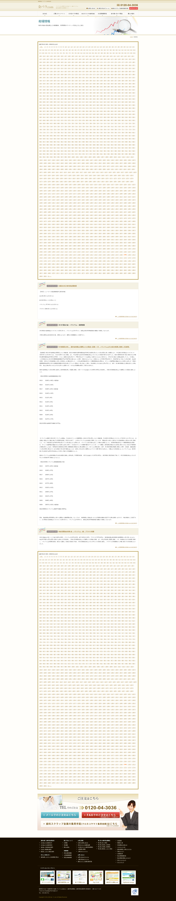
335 (108, 80)
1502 (53, 224)
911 (44, 148)
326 (76, 80)
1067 (66, 166)
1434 (57, 215)
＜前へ (41, 47)
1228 (61, 187)
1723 (112, 252)
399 (47, 89)
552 (112, 105)
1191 (98, 181)
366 (123, 83)
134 (65, 59)
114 (90, 56)
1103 (120, 169)
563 (55, 108)
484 (62, 99)
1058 (125, 163)
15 (80, 47)
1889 (133, 273)
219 (80, 68)
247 (83, 71)
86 (95, 53)
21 (97, 47)
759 (80, 129)
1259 (95, 190)
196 (94, 65)
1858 (99, 270)
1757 (61, 258)
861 (58, 141)
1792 (112, 261)
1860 (108, 270)
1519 (125, 224)
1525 (53, 227)
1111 (57, 172)
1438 (74, 215)
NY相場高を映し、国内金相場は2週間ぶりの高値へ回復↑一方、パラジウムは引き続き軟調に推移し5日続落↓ (94, 347)
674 (65, 120)
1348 (83, 203)
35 (43, 50)
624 (80, 114)
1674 (99, 245)
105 (58, 56)
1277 (74, 193)
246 (80, 71)
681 (90, 120)
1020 (61, 160)
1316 (45, 200)
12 (71, 47)
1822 (45, 267)
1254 (74, 190)
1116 (77, 172)
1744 (104, 255)
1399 (104, 209)
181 (40, 65)
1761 (78, 258)
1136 (61, 175)
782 (65, 132)
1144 (94, 175)
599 (87, 111)
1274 (61, 193)
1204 (57, 184)
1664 (57, 245)
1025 (83, 160)
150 (123, 59)
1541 (121, 227)
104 (55, 56)
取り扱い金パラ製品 (117, 13)
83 (87, 53)
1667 (70, 245)
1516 (112, 224)
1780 (61, 261)
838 (73, 138)
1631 (112, 239)
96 (125, 53)
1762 (83, 258)
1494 (116, 221)
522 (101, 102)
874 (105, 141)
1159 (61, 178)
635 (119, 114)
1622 (74, 239)
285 (123, 74)
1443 (95, 215)
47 (78, 50)
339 (123, 80)
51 (90, 50)
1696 (95, 248)
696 (47, 123)
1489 (95, 221)
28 (118, 47)
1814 (108, 264)
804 (47, 135)
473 (119, 96)
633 (112, 114)
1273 (57, 193)
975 (80, 154)
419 (119, 89)
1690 (70, 248)
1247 (45, 190)
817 (94, 135)
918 (69, 148)
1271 (49, 193)
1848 (57, 270)
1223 (40, 187)
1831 (83, 267)
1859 (104, 270)
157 (51, 62)
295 (62, 77)
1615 (45, 239)
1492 (108, 221)
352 (73, 83)
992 (44, 157)
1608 (112, 236)
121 (114, 56)
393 (123, 86)
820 (105, 135)
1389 (61, 209)
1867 (40, 273)
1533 (87, 227)
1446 (108, 215)
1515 (108, 224)
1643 (66, 242)
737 (98, 126)
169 (94, 62)
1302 (83, 196)
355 (83, 83)
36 (46, 50)
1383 (133, 206)
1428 (129, 212)
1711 (61, 252)
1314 (133, 196)
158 (55, 62)
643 (51, 117)
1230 (70, 187)
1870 (53, 273)
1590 (133, 233)
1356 (116, 203)
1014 (132, 157)
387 (101, 86)
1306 (99, 196)
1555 (83, 230)
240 (58, 71)
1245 (133, 187)
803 (44, 135)
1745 (108, 255)
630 (101, 114)
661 (115, 117)
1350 (91, 203)
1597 (66, 236)
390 (112, 86)
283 (115, 74)
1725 (120, 252)
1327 (91, 200)
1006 (98, 157)
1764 (91, 258)
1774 (133, 258)
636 (123, 114)
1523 (45, 227)
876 (112, 141)
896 (87, 144)
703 (73, 123)
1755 (53, 258)
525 (112, 102)
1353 (104, 203)
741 (112, 126)
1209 (78, 184)
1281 (91, 193)
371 (44, 86)
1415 (74, 212)
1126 (118, 172)
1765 (95, 258)
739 (105, 126)
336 (112, 80)
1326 (87, 200)
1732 (53, 255)
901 (105, 144)
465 (90, 96)
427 (51, 92)
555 (123, 105)
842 (87, 138)
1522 (40, 227)
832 (51, 138)
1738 (78, 255)
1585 (112, 233)
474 (123, 96)
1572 (57, 233)
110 (76, 56)
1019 (57, 160)
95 (122, 53)
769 (115, 129)
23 (103, 47)
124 (125, 56)
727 (62, 126)
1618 (57, 239)
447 (123, 92)
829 (40, 138)
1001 (77, 157)
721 (40, 126)
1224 (45, 187)
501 (123, 99)
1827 (66, 267)
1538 (108, 227)
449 (130, 92)
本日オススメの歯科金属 (88, 13)
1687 (57, 248)
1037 (133, 160)
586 (40, 111)
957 (112, 151)
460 (73, 96)
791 (98, 132)
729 (69, 126)
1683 (40, 248)
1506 (70, 224)
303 (90, 77)
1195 (115, 181)
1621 (70, 239)
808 (62, 135)
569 (76, 108)
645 (58, 117)
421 (126, 89)
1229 (66, 187)
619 (62, 114)
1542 (125, 227)
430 (62, 92)
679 (83, 120)
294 (58, 77)
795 (112, 132)
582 (123, 108)
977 (87, 154)
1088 (57, 169)
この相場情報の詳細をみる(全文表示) (127, 316)
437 (87, 92)
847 (105, 138)
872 (98, 141)
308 (108, 77)
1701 (116, 248)
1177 (40, 181)
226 (105, 68)
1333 (116, 200)
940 (51, 151)
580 (115, 108)
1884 (112, 273)
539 (65, 105)
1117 (81, 172)
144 (101, 59)
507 (47, 102)
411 (90, 89)
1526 (57, 227)
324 (69, 80)
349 (62, 83)
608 (119, 111)
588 (47, 111)
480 (47, 99)
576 (101, 108)
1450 (125, 215)
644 (55, 117)
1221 (129, 184)
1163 (78, 178)
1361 (40, 206)
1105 (129, 169)
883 (40, 144)
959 (119, 151)
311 (119, 77)
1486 (83, 221)
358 (94, 83)
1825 (57, 267)
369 (133, 83)
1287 (116, 193)
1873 (66, 273)
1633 (121, 239)
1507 (74, 224)
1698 (104, 248)
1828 (70, 267)
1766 (99, 258)
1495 (121, 221)
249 (90, 71)
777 (47, 132)
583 (126, 108)
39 (54, 50)
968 (55, 154)
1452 (133, 215)
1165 (86, 178)
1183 (65, 181)
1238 (104, 187)
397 (40, 89)
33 (133, 47)
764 (98, 129)
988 (126, 154)
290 (44, 77)
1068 (70, 166)
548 (98, 105)
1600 (78, 236)
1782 (70, 261)
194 (87, 65)
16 (83, 47)
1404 (125, 209)
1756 (57, 258)
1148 (111, 175)
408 (80, 89)
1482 (66, 221)
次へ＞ (49, 276)
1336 (129, 200)
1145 (98, 175)
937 (40, 151)
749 (44, 129)
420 (122, 89)
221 (87, 68)
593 (65, 111)
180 (133, 62)
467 (98, 96)
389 (108, 86)
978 (90, 154)
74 (60, 53)
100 (40, 56)
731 (76, 126)
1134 (53, 175)
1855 (87, 270)
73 (57, 53)
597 (80, 111)
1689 (66, 248)
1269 (40, 193)
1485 (78, 221)
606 (112, 111)
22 (100, 47)
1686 (53, 248)
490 (83, 99)
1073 (91, 166)
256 (115, 71)
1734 (61, 255)
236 (44, 71)
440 (98, 92)
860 (55, 141)
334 (105, 80)
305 (98, 77)
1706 (40, 252)
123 (122, 56)
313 (126, 77)
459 (69, 96)
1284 (104, 193)
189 (69, 65)
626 (87, 114)
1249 (53, 190)
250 (94, 71)
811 (72, 135)
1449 (121, 215)
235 (40, 71)
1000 (73, 157)
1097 (95, 169)
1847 (53, 270)
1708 (49, 252)
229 (115, 68)
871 (94, 141)
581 (119, 108)
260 (130, 71)
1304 (91, 196)
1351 (95, 203)
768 (112, 129)
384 (90, 86)
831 (47, 138)
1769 (112, 258)
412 (94, 89)
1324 (78, 200)
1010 (115, 157)
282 (112, 74)
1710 (57, 252)
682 (94, 120)
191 (76, 65)
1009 (111, 157)
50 (87, 50)
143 (98, 59)
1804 (66, 264)
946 (73, 151)
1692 (78, 248)
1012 (123, 157)
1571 (53, 233)
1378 (112, 206)
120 (111, 56)
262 (40, 74)
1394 (83, 209)
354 (80, 83)
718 (126, 123)
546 (90, 105)
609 (123, 111)
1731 (49, 255)
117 (100, 56)
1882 (104, 273)
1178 (45, 181)
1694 (87, 248)
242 (65, 71)
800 (130, 132)
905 (119, 144)
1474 (129, 218)
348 (58, 83)
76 (66, 53)
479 (44, 99)
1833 (91, 267)
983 (108, 154)
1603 (91, 236)
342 (133, 80)
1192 (102, 181)
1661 (45, 245)
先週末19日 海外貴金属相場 (67, 286)
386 (98, 86)
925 (94, 148)
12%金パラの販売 (73, 13)
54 (98, 50)
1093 (78, 169)
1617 (53, 239)
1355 (112, 203)
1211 (87, 184)
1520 (129, 224)
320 (55, 80)
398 (44, 89)
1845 (45, 270)
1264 (116, 190)
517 (83, 102)
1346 (74, 203)
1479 (53, 221)
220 (83, 68)
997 (62, 157)
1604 (95, 236)
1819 (129, 264)
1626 (91, 239)
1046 (74, 163)
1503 (57, 224)
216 (69, 68)
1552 (70, 230)
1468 (104, 218)
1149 (115, 175)
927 (101, 148)
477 (133, 96)
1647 (83, 242)
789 (90, 132)
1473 (125, 218)
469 (105, 96)
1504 (61, 224)
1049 (87, 163)
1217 (112, 184)
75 (63, 53)
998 (65, 157)
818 (97, 135)
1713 (70, 252)
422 (130, 89)
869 (87, 141)
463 (83, 96)
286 (126, 74)
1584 (108, 233)
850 (115, 138)
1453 (40, 218)
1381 (125, 206)
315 (133, 77)
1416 (78, 212)
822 (112, 135)
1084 (40, 169)
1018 (53, 160)
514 (72, 102)
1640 (53, 242)
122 (118, 56)
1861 (112, 270)
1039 (45, 163)
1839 (116, 267)
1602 (87, 236)
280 (105, 74)
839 (76, 138)
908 (130, 144)
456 (58, 96)
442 (105, 92)
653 (87, 117)
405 (69, 89)
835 (62, 138)
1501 (49, 224)
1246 (40, 190)
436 (83, 92)
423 (133, 89)
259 (126, 71)
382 (83, 86)
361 (105, 83)
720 (133, 123)
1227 (57, 187)
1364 (53, 206)
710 (98, 123)
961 (126, 151)
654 (90, 117)
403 (62, 89)
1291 (133, 193)
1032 (112, 160)
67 (40, 53)
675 (69, 120)
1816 (116, 264)
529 (126, 102)
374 (55, 86)
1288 (121, 193)
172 (105, 62)
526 (115, 102)
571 (83, 108)
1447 (112, 215)
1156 (49, 178)
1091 (70, 169)
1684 (45, 248)
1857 (95, 270)
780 (58, 132)
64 (128, 50)
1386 (49, 209)
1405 (129, 209)
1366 (61, 206)
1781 (66, 261)
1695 (91, 248)
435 (80, 92)
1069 (74, 166)
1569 (45, 233)
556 (126, 105)
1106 (133, 169)
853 (126, 138)
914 (55, 148)
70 (49, 53)
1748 (121, 255)
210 (47, 68)
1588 (125, 233)
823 (115, 135)
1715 (78, 252)
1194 (111, 181)
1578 (83, 233)
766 (105, 129)
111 (79, 56)
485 (65, 99)
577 (105, 108)
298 (73, 77)
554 (119, 105)
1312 (125, 196)
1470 (112, 218)
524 (108, 102)
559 (40, 108)
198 (101, 65)
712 (105, 123)
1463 (83, 218)
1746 (112, 255)
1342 (57, 203)
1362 (45, 206)
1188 (86, 181)
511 (62, 102)
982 (105, 154)
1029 (99, 160)
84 (90, 53)
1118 (85, 172)
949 (83, 151)
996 (58, 157)
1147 (106, 175)
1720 (99, 252)
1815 (112, 264)
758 (76, 129)
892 (73, 144)
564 (58, 108)
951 (90, 151)
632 (108, 114)
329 (87, 80)
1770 (116, 258)
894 (80, 144)
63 (125, 50)
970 (62, 154)
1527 (61, 227)
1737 (74, 255)
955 (105, 151)
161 (65, 62)
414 (101, 89)
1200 (40, 184)
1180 (53, 181)
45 (72, 50)
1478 (49, 221)
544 (83, 105)
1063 (49, 166)
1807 (78, 264)
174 (112, 62)
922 (83, 148)
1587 (121, 233)
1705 (133, 248)
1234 (87, 187)
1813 (104, 264)
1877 (83, 273)
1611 (125, 236)
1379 (116, 206)
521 (97, 102)
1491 (104, 221)
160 (62, 62)
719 (130, 123)
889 (62, 144)
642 (47, 117)
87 (98, 53)
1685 (49, 248)
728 (65, 126)
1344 (66, 203)
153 (133, 59)
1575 (70, 233)
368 (130, 83)
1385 (45, 209)
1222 (133, 184)
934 (126, 148)
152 (130, 59)
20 (95, 47)
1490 (99, 221)
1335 (125, 200)
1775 (40, 261)
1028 (95, 160)
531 (133, 102)
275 (87, 74)
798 (123, 132)
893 (76, 144)
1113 (65, 172)
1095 (87, 169)
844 (94, 138)
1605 (99, 236)
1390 (66, 209)
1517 (116, 224)
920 (76, 148)
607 (115, 111)
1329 (99, 200)
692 (130, 120)
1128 (126, 172)
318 (47, 80)
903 (112, 144)
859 (51, 141)
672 (58, 120)
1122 (101, 172)
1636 (133, 239)
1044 (66, 163)
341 (130, 80)
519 (90, 102)
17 (86, 47)
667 (40, 120)
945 (69, 151)
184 (51, 65)
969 (58, 154)
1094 (83, 169)
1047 (78, 163)
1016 (45, 160)
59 (113, 50)
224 (97, 68)
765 (101, 129)
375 (58, 86)
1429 (133, 212)
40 (57, 50)
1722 (108, 252)
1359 (129, 203)
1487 (87, 221)
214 (62, 68)
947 (76, 151)
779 (55, 132)
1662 (49, 245)
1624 (83, 239)
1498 (133, 221)
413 (97, 89)
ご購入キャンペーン (59, 13)
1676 (108, 245)
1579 (87, 233)
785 (76, 132)
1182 (61, 181)
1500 (45, 224)
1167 (94, 178)
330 (90, 80)
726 (58, 126)
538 (62, 105)
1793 (116, 261)
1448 (116, 215)
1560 (104, 230)
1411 (57, 212)
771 (123, 129)
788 (87, 132)
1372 (87, 206)
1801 (53, 264)
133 (62, 59)
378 (69, 86)
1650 (95, 242)
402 (58, 89)
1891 (45, 276)
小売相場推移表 (102, 13)
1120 (93, 172)
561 (47, 108)
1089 (61, 169)
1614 (40, 239)
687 (112, 120)
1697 (99, 248)
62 (122, 50)
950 (87, 151)
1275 (66, 193)
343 (40, 83)
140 (87, 59)
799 (126, 132)
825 (122, 135)
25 (109, 47)
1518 (120, 224)
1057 (121, 163)
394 (126, 86)
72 (54, 53)
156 (47, 62)
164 (76, 62)
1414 (70, 212)
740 (108, 126)
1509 (83, 224)
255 (112, 71)
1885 (116, 273)
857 (44, 141)
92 (113, 53)
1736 (70, 255)
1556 (87, 230)
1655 (116, 242)
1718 (91, 252)
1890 (40, 276)
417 (112, 89)
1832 (87, 267)
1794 (121, 261)
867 (80, 141)
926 (97, 148)
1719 (95, 252)
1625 (87, 239)
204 (123, 65)
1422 (104, 212)
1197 (123, 181)
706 (83, 123)
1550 (61, 230)
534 (47, 105)
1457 (57, 218)
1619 (61, 239)
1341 (53, 203)
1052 (99, 163)
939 (47, 151)
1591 (40, 236)
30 (124, 47)
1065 (57, 166)
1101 (112, 169)
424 (40, 92)
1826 (61, 267)
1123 (105, 172)
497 (108, 99)
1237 (99, 187)
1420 (95, 212)
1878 (87, 273)
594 (69, 111)
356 (87, 83)
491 (87, 99)
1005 (94, 157)
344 (44, 83)
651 (80, 117)
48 (81, 50)
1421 (99, 212)
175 (115, 62)
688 (115, 120)
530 (130, 102)
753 (58, 129)
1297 (61, 196)
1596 (61, 236)
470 (108, 96)
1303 (87, 196)
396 (133, 86)
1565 (125, 230)
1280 (87, 193)
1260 (99, 190)
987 (123, 154)
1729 (40, 255)
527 (119, 102)
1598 (70, 236)
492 (90, 99)
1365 (57, 206)
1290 (129, 193)
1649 (91, 242)
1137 (65, 175)
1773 (129, 258)
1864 (125, 270)
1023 (74, 160)
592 (62, 111)
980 (98, 154)
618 (58, 114)
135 (69, 59)
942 (58, 151)
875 (108, 141)
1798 (40, 264)
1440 (83, 215)
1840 (121, 267)
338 (119, 80)
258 (123, 71)
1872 (61, 273)
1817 (120, 264)
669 (47, 120)
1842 (129, 267)
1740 (87, 255)
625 (83, 114)
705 (80, 123)
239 (55, 71)
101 (44, 56)
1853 (78, 270)
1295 (53, 196)
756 (69, 129)
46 (75, 50)
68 (43, 53)
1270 (45, 193)
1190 (94, 181)
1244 (129, 187)
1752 (40, 258)
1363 (49, 206)
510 (58, 102)
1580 (91, 233)
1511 (91, 224)
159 (58, 62)
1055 (112, 163)
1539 (112, 227)
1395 (87, 209)
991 (40, 157)
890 (65, 144)
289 (40, 77)
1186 (78, 181)
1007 (102, 157)
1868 (45, 273)
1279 (83, 193)
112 (83, 56)
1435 (61, 215)
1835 (99, 267)
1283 (99, 193)
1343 (61, 203)
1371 (83, 206)
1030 (104, 160)
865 (73, 141)
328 (83, 80)
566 (65, 108)
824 (119, 135)
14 (77, 47)
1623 (78, 239)
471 (112, 96)
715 (115, 123)
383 (87, 86)
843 (90, 138)
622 (73, 114)
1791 (108, 261)
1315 (40, 200)
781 (62, 132)
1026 (87, 160)
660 (112, 117)
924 (90, 148)
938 (44, 151)
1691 (74, 248)
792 (101, 132)
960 (123, 151)
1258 (91, 190)
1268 (133, 190)
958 (115, 151)
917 (65, 148)
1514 (104, 224)
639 (133, 114)
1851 (70, 270)
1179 (49, 181)
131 (55, 59)
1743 (99, 255)
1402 (116, 209)
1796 (129, 261)
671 (55, 120)
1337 (133, 200)
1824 (53, 267)
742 (115, 126)
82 (84, 53)
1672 (91, 245)
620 (65, 114)
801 (133, 132)
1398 (99, 209)
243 (69, 71)
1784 (78, 261)
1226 (53, 187)
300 (80, 77)
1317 (49, 200)
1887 (125, 273)
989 (130, 154)
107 (65, 56)
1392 (74, 209)
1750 (129, 255)
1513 (99, 224)
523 (105, 102)
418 (115, 89)
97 (128, 53)
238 (51, 71)
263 (44, 74)
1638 (45, 242)
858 (47, 141)
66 (134, 50)
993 (47, 157)
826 (126, 135)
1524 (49, 227)
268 (62, 74)
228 (112, 68)
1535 (95, 227)
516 (80, 102)
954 (101, 151)
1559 (99, 230)
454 (51, 96)
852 (123, 138)
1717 (87, 252)
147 (112, 59)
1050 (91, 163)
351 (69, 83)
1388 (57, 209)
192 (80, 65)
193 (83, 65)
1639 (49, 242)
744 (123, 126)
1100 (108, 169)
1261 (104, 190)
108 (69, 56)
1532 (83, 227)
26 (112, 47)
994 (51, 157)
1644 (70, 242)
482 (55, 99)
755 (65, 129)
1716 (82, 252)
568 (73, 108)
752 (55, 129)
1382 (129, 206)
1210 (83, 184)
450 (133, 92)
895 (83, 144)
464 (87, 96)
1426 (120, 212)
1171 (111, 178)
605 (108, 111)
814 (83, 135)
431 (65, 92)
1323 (74, 200)
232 (126, 68)
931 (115, 148)
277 (94, 74)
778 (51, 132)
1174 (123, 178)
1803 (61, 264)
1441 (87, 215)
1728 (133, 252)
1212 (91, 184)
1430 (40, 215)
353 (76, 83)
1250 (57, 190)
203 (119, 65)
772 (126, 129)
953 (98, 151)
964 (40, 154)
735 (90, 126)
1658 (129, 242)
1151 (123, 175)
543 (80, 105)
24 (106, 47)
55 (101, 50)
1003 (85, 157)
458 (65, 96)
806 (55, 135)
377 (65, 86)
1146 (102, 175)
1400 (108, 209)
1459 (66, 218)
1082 (129, 166)
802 (40, 135)
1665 (61, 245)
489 (80, 99)
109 (73, 56)
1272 (53, 193)
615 (47, 114)
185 (55, 65)
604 (105, 111)
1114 (69, 172)
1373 (91, 206)
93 (116, 53)
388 (105, 86)
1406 (133, 209)
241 (62, 71)
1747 (116, 255)
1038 (40, 163)
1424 (112, 212)
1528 (66, 227)
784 (73, 132)
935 (130, 148)
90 (107, 53)
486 (69, 99)
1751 (133, 255)
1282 (95, 193)
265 (51, 74)
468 (101, 96)
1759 (70, 258)
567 (69, 108)
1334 (121, 200)
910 (40, 148)
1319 (57, 200)
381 (80, 86)
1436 (66, 215)
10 (65, 47)
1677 (112, 245)
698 (55, 123)
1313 (129, 196)
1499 (40, 224)
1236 (95, 187)
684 (101, 120)
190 (73, 65)
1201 (45, 184)
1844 (40, 270)
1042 (57, 163)
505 (40, 102)
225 (101, 68)
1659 (133, 242)
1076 (104, 166)
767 (108, 129)
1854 (83, 270)
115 (93, 56)
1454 (45, 218)
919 (72, 148)
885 (47, 144)
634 (115, 114)
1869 (49, 273)
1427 (125, 212)
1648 (87, 242)
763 (94, 129)
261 (133, 71)
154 (40, 62)
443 (108, 92)
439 (94, 92)
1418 (87, 212)
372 (47, 86)
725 (55, 126)
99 (134, 53)
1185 (73, 181)
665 (130, 117)
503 (130, 99)
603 (101, 111)
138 (80, 59)
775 (40, 132)
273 (80, 74)
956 (108, 151)
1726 (125, 252)
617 (55, 114)
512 (65, 102)
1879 (91, 273)
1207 (70, 184)
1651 (99, 242)
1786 (87, 261)
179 (130, 62)
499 (115, 99)
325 (73, 80)
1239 (108, 187)
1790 (104, 261)
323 (65, 80)
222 (90, 68)
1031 (108, 160)
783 (69, 132)
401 (55, 89)
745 (126, 126)
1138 (69, 175)
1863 (121, 270)
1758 (66, 258)
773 (130, 129)
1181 (57, 181)
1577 (78, 233)
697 (51, 123)
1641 (57, 242)
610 (126, 111)
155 (44, 62)
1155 (45, 178)
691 (126, 120)
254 (108, 71)
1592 (45, 236)
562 (51, 108)
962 (130, 151)
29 (121, 47)
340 (126, 80)
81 (81, 53)
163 (73, 62)
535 (51, 105)
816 (90, 135)
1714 (74, 252)
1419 (91, 212)
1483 (70, 221)
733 (83, 126)
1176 (131, 178)
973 (73, 154)
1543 (129, 227)
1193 (106, 181)
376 (62, 86)
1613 (133, 236)
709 (94, 123)
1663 (53, 245)
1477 (45, 221)
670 (51, 120)
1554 (78, 230)
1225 (49, 187)
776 (44, 132)
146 (108, 59)
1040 (49, 163)
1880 (95, 273)
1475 (133, 218)
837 (69, 138)
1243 (125, 187)
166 (83, 62)
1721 (104, 252)
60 (116, 50)
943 (62, 151)
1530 (74, 227)
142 (94, 59)
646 (62, 117)
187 (62, 65)
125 (129, 56)
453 (47, 96)
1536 (99, 227)
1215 (104, 184)
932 (119, 148)
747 (133, 126)
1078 (112, 166)
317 (44, 80)
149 (119, 59)
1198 (127, 181)
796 (115, 132)
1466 (95, 218)
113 (86, 56)
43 (66, 50)
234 (133, 68)
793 (105, 132)
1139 (73, 175)
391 (115, 86)
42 (63, 50)
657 (101, 117)
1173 (119, 178)
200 (108, 65)
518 (87, 102)
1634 (125, 239)
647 (65, 117)
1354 (108, 203)
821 (108, 135)
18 (89, 47)
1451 (129, 215)
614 (44, 114)
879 (123, 141)
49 (84, 50)
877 (115, 141)
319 (51, 80)
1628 (99, 239)
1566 (129, 230)
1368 (70, 206)
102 (47, 56)
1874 (70, 273)
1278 (78, 193)
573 (90, 108)
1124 (110, 172)
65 (131, 50)
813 (80, 135)
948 (80, 151)
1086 (49, 169)
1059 (129, 163)
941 (55, 151)
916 (62, 148)
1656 (121, 242)
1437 (70, 215)
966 (47, 154)
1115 (73, 172)
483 (58, 99)
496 (105, 99)
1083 (133, 166)
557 (130, 105)
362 (108, 83)
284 (119, 74)
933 (122, 148)
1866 (133, 270)
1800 (49, 264)
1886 (121, 273)
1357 (121, 203)
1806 (74, 264)
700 (62, 123)
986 (119, 154)
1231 (74, 187)
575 (98, 108)
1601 (83, 236)
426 (47, 92)
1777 (49, 261)
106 (62, 56)
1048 (83, 163)
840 (80, 138)
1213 (95, 184)
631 (105, 114)
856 (40, 141)
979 (94, 154)
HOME (45, 13)
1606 (104, 236)
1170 (106, 178)
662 (119, 117)
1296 (57, 196)
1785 (83, 261)
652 (83, 117)
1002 (81, 157)
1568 (40, 233)
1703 (125, 248)
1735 (66, 255)
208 (40, 68)
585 (133, 108)
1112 (61, 172)
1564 (121, 230)
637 (126, 114)
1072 (87, 166)
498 (112, 99)
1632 (116, 239)
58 (110, 50)
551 (108, 105)
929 (108, 148)
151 (126, 59)
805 (51, 135)
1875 (74, 273)
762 (90, 129)
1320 (61, 200)
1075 (99, 166)
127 (40, 59)
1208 (74, 184)
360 (101, 83)
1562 (112, 230)
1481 (61, 221)
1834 (95, 267)
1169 (102, 178)
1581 (95, 233)
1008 (106, 157)
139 (83, 59)
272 (76, 74)
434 (76, 92)
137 (76, 59)
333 (101, 80)
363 (112, 83)
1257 (87, 190)
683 (98, 120)
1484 (74, 221)
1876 (78, 273)
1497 (129, 221)
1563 (116, 230)
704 (76, 123)
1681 (129, 245)
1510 (87, 224)
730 (73, 126)
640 (40, 117)
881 (130, 141)
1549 (57, 230)
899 (98, 144)
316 (40, 80)
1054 (108, 163)
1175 (127, 178)
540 (69, 105)
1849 (61, 270)
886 (51, 144)
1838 (112, 267)
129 (47, 59)
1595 (57, 236)
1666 (66, 245)
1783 (74, 261)
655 (94, 117)
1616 (49, 239)
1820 (133, 264)
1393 (78, 209)
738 (101, 126)
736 (94, 126)
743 (119, 126)
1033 (116, 160)
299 (76, 77)
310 (115, 77)
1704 (129, 248)
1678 (116, 245)
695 (44, 123)
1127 (122, 172)
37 (49, 50)
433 (73, 92)
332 (98, 80)
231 (122, 68)
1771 (121, 258)
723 (47, 126)
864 (69, 141)
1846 (49, 270)
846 (101, 138)
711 (101, 123)
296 (65, 77)
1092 (74, 169)
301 (83, 77)
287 (130, 74)
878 (119, 141)
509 (55, 102)
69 (46, 53)
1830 (78, 267)
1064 (53, 166)
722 (44, 126)
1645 (74, 242)
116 (97, 56)
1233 (83, 187)
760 (83, 129)
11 (68, 47)
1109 (49, 172)
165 (80, 62)
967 (51, 154)
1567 (133, 230)
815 (87, 135)
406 (73, 89)
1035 (125, 160)
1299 (70, 196)
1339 (45, 203)
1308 (108, 196)
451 (40, 96)
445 (115, 92)
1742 (95, 255)
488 (76, 99)
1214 (99, 184)
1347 (78, 203)
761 (87, 129)
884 (44, 144)
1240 (112, 187)
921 (80, 148)
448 (126, 92)
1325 (83, 200)
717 (122, 123)
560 (44, 108)
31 (127, 47)
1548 (53, 230)
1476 (40, 221)
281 (108, 74)
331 (94, 80)
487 (73, 99)
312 (122, 77)
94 (119, 53)
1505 (66, 224)
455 (55, 96)
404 (65, 89)
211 (51, 68)
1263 (112, 190)
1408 (45, 212)
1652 (104, 242)
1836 (104, 267)
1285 (108, 193)
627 (90, 114)
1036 (129, 160)
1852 (74, 270)
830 (44, 138)
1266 (125, 190)
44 (69, 50)
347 (55, 83)
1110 (53, 172)
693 (133, 120)
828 (133, 135)
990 (133, 154)
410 (87, 89)
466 (94, 96)
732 (80, 126)
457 (62, 96)
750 (47, 129)
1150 (119, 175)
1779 (57, 261)
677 (76, 120)
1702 (121, 248)
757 (73, 129)
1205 (61, 184)
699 (58, 123)
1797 (133, 261)
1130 (134, 172)
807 (58, 135)
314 (130, 77)
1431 (45, 215)
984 (112, 154)
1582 (99, 233)
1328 (95, 200)
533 (44, 105)
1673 (95, 245)
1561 (108, 230)
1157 (53, 178)
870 (90, 141)
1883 (108, 273)
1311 (121, 196)
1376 (104, 206)
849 (112, 138)
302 (87, 77)
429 (58, 92)
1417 (82, 212)
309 (112, 77)
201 (112, 65)
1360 (133, 203)
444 (112, 92)
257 (119, 71)
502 (126, 99)
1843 (133, 267)
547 (94, 105)
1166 (90, 178)
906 (123, 144)
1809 (87, 264)
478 (40, 99)
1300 (74, 196)
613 (40, 114)
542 (76, 105)
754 (62, 129)
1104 (124, 169)
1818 (125, 264)
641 (44, 117)
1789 (99, 261)
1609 (116, 236)
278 (98, 74)
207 (133, 65)
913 (51, 148)
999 (69, 157)
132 (58, 59)
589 (51, 111)
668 (44, 120)
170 (98, 62)
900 (101, 144)
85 (93, 53)
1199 (131, 181)
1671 (87, 245)
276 (90, 74)
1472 (121, 218)
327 (80, 80)
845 (98, 138)
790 (94, 132)
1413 (66, 212)
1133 (49, 175)
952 (94, 151)
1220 (125, 184)
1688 (61, 248)
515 (76, 102)
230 (119, 68)
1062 (45, 166)
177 (123, 62)
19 (92, 47)
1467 (99, 218)
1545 (40, 230)
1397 (95, 209)
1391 (70, 209)
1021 (66, 160)
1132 (45, 175)
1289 (125, 193)
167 (87, 62)
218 (76, 68)
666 (133, 117)
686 (108, 120)
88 (101, 53)
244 (73, 71)
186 (58, 65)
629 (98, 114)
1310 (116, 196)
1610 (121, 236)
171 (101, 62)
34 (40, 50)
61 (119, 50)
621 (69, 114)
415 (105, 89)
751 (51, 129)
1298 (66, 196)
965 (44, 154)
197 (98, 65)
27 (115, 47)
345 (47, 83)
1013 (127, 157)
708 (90, 123)
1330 (104, 200)
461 (76, 96)
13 (74, 47)
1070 (78, 166)
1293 (45, 196)
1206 (66, 184)
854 (130, 138)
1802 (57, 264)
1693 (83, 248)
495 (101, 99)
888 (58, 144)
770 (119, 129)
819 (101, 135)
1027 (91, 160)
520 (94, 102)
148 (115, 59)
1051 (95, 163)
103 (51, 56)
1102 (116, 169)
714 (112, 123)
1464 (87, 218)
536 (55, 105)
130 (51, 59)
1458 (61, 218)
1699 (108, 248)
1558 (95, 230)
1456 (53, 218)
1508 (78, 224)
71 (51, 53)
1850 (66, 270)
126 (132, 56)
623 (76, 114)
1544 (133, 227)
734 (87, 126)
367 (126, 83)
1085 (45, 169)
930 (112, 148)
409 (83, 89)
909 (133, 144)
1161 (69, 178)
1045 (70, 163)
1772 (125, 258)
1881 (99, 273)
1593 (49, 236)
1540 (116, 227)
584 (130, 108)
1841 (125, 267)
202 (115, 65)
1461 (74, 218)
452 (44, 96)
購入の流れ (131, 13)
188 (65, 65)
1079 (116, 166)
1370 (78, 206)
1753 (45, 258)
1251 (61, 190)
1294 (49, 196)
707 (87, 123)
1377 (108, 206)
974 (76, 154)
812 (76, 135)
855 (133, 138)
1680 (125, 245)
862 (62, 141)
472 (115, 96)
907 (126, 144)
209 (44, 68)
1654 (112, 242)
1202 (49, 184)
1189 (90, 181)
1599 (74, 236)
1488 (91, 221)
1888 (129, 273)
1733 (57, 255)
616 (51, 114)
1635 (129, 239)
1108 (45, 172)
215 (65, 68)
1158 (57, 178)
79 (75, 53)
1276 (70, 193)
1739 (83, 255)
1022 (70, 160)
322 (62, 80)
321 (58, 80)
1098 (99, 169)
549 (101, 105)
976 (83, 154)
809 (65, 135)
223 (94, 68)
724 (51, 126)
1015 (40, 160)
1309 (112, 196)
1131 (40, 175)
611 (130, 111)
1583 (104, 233)
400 (51, 89)
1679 (121, 245)
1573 (61, 233)
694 (40, 123)
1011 (119, 157)
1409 (49, 212)
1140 (78, 175)
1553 (74, 230)
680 (87, 120)
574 (94, 108)
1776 (45, 261)
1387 (53, 209)
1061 (40, 166)
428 (55, 92)
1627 (95, 239)
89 (104, 53)
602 (98, 111)
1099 (104, 169)
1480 (57, 221)
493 (94, 99)
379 (73, 86)
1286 (112, 193)
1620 (66, 239)
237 (47, 71)
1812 (99, 264)
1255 (78, 190)
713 (108, 123)
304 (94, 77)
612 (133, 111)
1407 (40, 212)
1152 (127, 175)
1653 (108, 242)
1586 (116, 233)
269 (65, 74)
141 (90, 59)
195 (90, 65)
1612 (129, 236)
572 (87, 108)
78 (72, 53)
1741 (91, 255)
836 (65, 138)
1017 (49, 160)
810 (69, 135)
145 (105, 59)
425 (44, 92)
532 (40, 105)
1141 (82, 175)
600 (90, 111)
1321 (66, 200)
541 (73, 105)
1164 (82, 178)
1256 (83, 190)
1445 (104, 215)
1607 (108, 236)
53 (95, 50)
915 (58, 148)
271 (73, 74)
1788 (95, 261)
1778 (53, 261)
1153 (131, 175)
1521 (133, 224)
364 (115, 83)
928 (105, 148)
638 (130, 114)
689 (119, 120)
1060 (133, 163)
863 (65, 141)
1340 (49, 203)
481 (51, 99)
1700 (112, 248)
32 (130, 47)
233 (130, 68)
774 (133, 129)
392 (119, 86)
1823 (49, 267)
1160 (65, 178)
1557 (91, 230)
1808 (83, 264)
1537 (104, 227)
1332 (112, 200)
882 (133, 141)
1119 (89, 172)
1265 (121, 190)
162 (69, 62)
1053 (104, 163)
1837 (108, 267)
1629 (104, 239)
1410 (53, 212)
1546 (45, 230)
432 (69, 92)
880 (126, 141)
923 (87, 148)
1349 (87, 203)
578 (108, 108)
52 (93, 50)
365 (119, 83)
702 (69, 123)
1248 (49, 190)
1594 (53, 236)
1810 (91, 264)
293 (55, 77)
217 (72, 68)
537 (58, 105)
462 (80, 96)
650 (76, 117)
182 (44, 65)
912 (47, 148)
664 (126, 117)
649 (73, 117)
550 (105, 105)
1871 (57, 273)
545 (87, 105)
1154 (40, 178)
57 (107, 50)
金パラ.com (46, 7)
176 (119, 62)
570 (80, 108)
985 (115, 154)
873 (101, 141)
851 (119, 138)
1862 (116, 270)
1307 (104, 196)
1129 (130, 172)
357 (90, 83)
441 (101, 92)
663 (123, 117)
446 (119, 92)
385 (94, 86)
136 (73, 59)
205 (126, 65)
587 (44, 111)
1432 (49, 215)
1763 (87, 258)
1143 (90, 175)
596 (76, 111)
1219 (120, 184)
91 (110, 53)
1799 (45, 264)
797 (119, 132)
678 (80, 120)
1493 (112, 221)
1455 (49, 218)
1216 (108, 184)
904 (115, 144)
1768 (108, 258)
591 (58, 111)
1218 (116, 184)
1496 (125, 221)
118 (104, 56)
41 (60, 50)
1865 (129, 270)
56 (104, 50)
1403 (121, 209)
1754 (49, 258)
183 (47, 65)
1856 (91, 270)
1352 (99, 203)
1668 (74, 245)
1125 (114, 172)
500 (119, 99)
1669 (78, 245)
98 (131, 53)
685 (105, 120)
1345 (70, 203)
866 (76, 141)
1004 (89, 157)
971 (65, 154)
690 (123, 120)
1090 (66, 169)
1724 (116, 252)
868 (83, 141)
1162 (73, 178)
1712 (66, 252)
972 (69, 154)
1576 (74, 233)
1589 (129, 233)
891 (69, 144)
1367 (66, 206)
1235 (91, 187)
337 (115, 80)
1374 (95, 206)
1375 (99, 206)
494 (98, 99)
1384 (40, 209)
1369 (74, 206)
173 (108, 62)
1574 (66, 233)
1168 (98, 178)
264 (47, 74)
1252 (66, 190)
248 (87, 71)
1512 (95, 224)
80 (78, 53)
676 (73, 120)
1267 (129, 190)
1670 (83, 245)
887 (55, 144)
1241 (116, 187)
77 (69, 53)
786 (80, 132)
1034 (121, 160)
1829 (74, 267)
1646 (78, 242)
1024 (78, 160)
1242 (121, 187)
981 (101, 154)
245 (76, 71)
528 (122, 102)
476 (130, 96)
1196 (119, 181)
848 (108, 138)
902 (108, 144)
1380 (121, 206)
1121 (97, 172)
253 (105, 71)
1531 (78, 227)
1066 (61, 166)
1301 (78, 196)
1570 (49, 233)
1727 (129, 252)
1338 (40, 203)
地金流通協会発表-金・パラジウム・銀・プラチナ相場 (76, 531)
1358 (125, 203)
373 (51, 86)
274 (83, 74)
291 (47, 77)
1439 (78, 215)
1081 (125, 166)
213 (58, 68)
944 (65, 151)
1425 (116, 212)
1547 (49, 230)
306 (101, 77)
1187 (82, 181)
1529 (70, 227)
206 (130, 65)
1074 (95, 166)
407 (76, 89)
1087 (53, 169)
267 (58, 74)
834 (58, 138)
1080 (121, 166)
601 (94, 111)
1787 (91, 261)
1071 (83, 166)
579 (112, 108)
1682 (133, 245)
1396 (91, 209)
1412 (61, 212)
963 (133, 151)
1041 (53, 163)
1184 (69, 181)
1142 (86, 175)
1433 (53, 215)
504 (133, 99)
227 (108, 68)
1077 (108, 166)
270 (69, 74)
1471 (116, 218)
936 (133, 148)
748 (40, 129)
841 (83, 138)
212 (55, 68)
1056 (116, 163)
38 (51, 50)
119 (107, 56)
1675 (104, 245)
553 (115, 105)
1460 (70, 218)
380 (76, 86)
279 (101, 74)
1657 (125, 242)
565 (62, 108)
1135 (57, 175)
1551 (66, 230)
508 (51, 102)
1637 (40, 242)
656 (98, 117)
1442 (91, 215)
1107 (40, 172)
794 (108, 132)
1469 (108, 218)
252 (101, 71)
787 (83, 132)
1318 (53, 200)
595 (73, 111)
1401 (112, 209)
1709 (53, 252)
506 (44, 102)
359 (98, 83)
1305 (95, 196)
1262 (108, 190)
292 (51, 77)
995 (55, 157)
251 (98, 71)
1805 (70, 264)
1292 (40, 196)
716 (119, 123)
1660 (40, 245)
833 (55, 138)
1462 (78, 218)
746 (130, 126)
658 (105, 117)
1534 (91, 227)
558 (133, 105)
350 (65, 83)
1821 (40, 267)
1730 (45, 255)
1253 (70, 190)
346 (51, 83)
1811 (95, 264)
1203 (53, 184)
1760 (74, 258)
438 (90, 92)
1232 (78, 187)
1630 (108, 239)
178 (126, 62)
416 (108, 89)
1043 (61, 163)
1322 (70, 200)
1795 (125, 261)
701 (65, 123)
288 (133, 74)
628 (94, 114)
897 (90, 144)
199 (105, 65)
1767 (104, 258)
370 (40, 86)
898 (94, 144)
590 (55, 111)
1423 (108, 212)
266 (55, 74)
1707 (45, 252)
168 (90, 62)
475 (126, 96)
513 (69, 102)
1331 (108, 200)
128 (44, 59)
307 (105, 77)
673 (62, 120)
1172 (115, 178)
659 (108, 117)
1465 (91, 218)
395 (130, 86)
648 (69, 117)
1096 (91, 169)
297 (69, 77)
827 (130, 135)
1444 (99, 215)
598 (83, 111)
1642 (61, 242)
